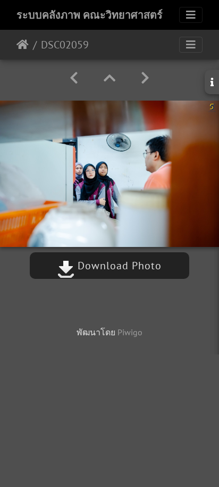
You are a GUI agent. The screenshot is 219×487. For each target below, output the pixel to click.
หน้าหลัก (22, 45)
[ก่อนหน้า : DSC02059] (74, 78)
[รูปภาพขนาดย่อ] (109, 78)
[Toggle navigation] (191, 15)
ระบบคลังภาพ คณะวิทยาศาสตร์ (89, 15)
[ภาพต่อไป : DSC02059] (145, 78)
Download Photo (118, 266)
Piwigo (129, 332)
